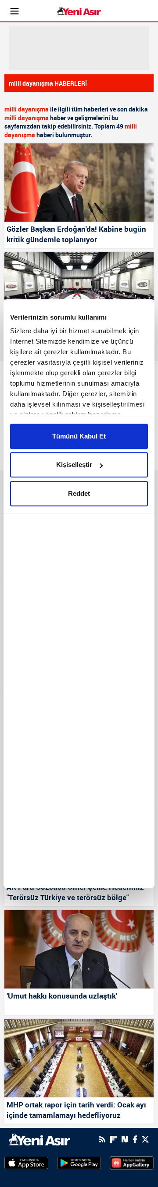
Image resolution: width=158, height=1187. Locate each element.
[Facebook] (135, 1139)
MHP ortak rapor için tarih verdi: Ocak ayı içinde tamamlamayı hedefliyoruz (76, 1110)
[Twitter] (145, 1139)
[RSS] (102, 1139)
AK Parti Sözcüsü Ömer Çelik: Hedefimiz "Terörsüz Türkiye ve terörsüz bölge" (75, 892)
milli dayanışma (26, 109)
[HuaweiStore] (132, 1163)
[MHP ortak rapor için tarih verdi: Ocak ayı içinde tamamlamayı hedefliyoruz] (79, 1058)
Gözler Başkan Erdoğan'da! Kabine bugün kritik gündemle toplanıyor (76, 234)
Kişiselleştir (74, 464)
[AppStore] (26, 1163)
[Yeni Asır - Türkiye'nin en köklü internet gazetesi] (79, 11)
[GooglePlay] (79, 1163)
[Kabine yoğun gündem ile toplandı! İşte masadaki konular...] (79, 291)
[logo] (39, 1138)
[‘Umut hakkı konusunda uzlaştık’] (79, 949)
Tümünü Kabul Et (79, 436)
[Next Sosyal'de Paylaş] (124, 1139)
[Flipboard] (113, 1139)
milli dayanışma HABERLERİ (48, 83)
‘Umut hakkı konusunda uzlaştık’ (62, 996)
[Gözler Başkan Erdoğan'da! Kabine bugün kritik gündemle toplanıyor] (79, 182)
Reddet (79, 493)
